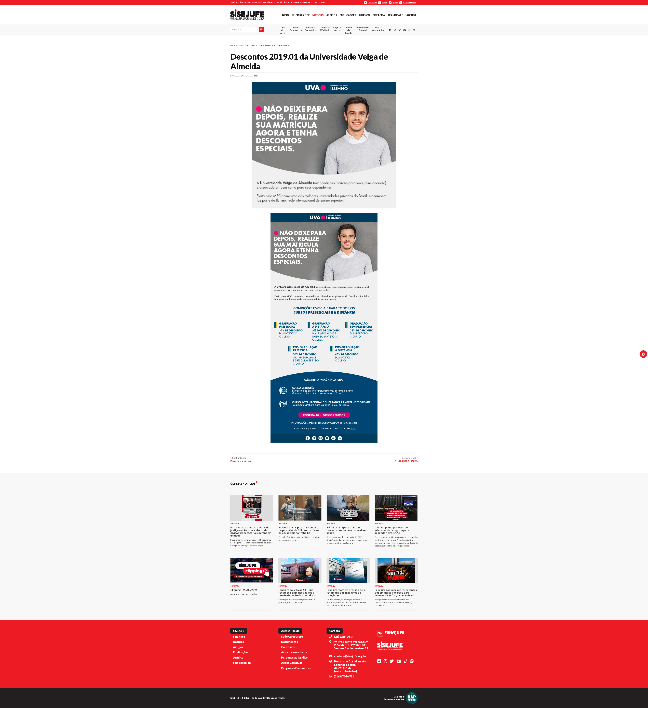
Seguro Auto (337, 29)
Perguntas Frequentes (296, 668)
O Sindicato (395, 15)
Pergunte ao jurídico (294, 657)
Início (285, 15)
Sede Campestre (295, 29)
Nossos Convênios (310, 29)
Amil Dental (357, 41)
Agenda (411, 15)
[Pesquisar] (261, 29)
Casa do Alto (282, 30)
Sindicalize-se (301, 15)
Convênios (288, 647)
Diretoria (378, 15)
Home (232, 45)
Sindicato (239, 636)
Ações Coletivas (291, 662)
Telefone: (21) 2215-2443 (313, 2)
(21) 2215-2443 (343, 636)
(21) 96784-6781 (344, 676)
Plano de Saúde (348, 30)
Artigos (331, 15)
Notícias (318, 15)
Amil (357, 37)
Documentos (289, 641)
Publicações (348, 15)
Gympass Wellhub (325, 29)
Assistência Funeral (362, 29)
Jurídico (364, 15)
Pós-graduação (378, 29)
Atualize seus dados (294, 652)
